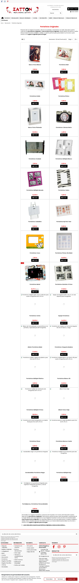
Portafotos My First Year (63, 221)
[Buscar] (60, 13)
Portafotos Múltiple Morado (35, 190)
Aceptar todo (71, 579)
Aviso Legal (17, 553)
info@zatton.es (45, 556)
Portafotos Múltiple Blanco (64, 159)
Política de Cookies (20, 565)
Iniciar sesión (30, 548)
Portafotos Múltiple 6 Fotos (35, 410)
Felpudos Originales (4, 546)
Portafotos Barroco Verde (64, 441)
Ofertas (4, 565)
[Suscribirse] (76, 534)
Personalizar (49, 579)
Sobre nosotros (19, 560)
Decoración (5, 557)
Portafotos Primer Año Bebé (63, 253)
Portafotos (4, 559)
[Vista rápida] (35, 63)
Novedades (5, 567)
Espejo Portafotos (63, 316)
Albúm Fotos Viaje (63, 410)
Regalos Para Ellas (6, 561)
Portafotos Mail (64, 65)
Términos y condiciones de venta (19, 556)
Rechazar (60, 579)
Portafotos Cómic (34, 316)
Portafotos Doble (35, 96)
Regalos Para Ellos (6, 563)
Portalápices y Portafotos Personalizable (35, 504)
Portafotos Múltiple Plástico (35, 378)
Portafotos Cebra (63, 190)
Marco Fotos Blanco (35, 65)
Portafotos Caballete (35, 221)
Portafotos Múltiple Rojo (63, 472)
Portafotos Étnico (63, 96)
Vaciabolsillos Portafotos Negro (35, 472)
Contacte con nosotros (18, 546)
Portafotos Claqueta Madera (64, 347)
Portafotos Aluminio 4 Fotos (63, 284)
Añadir (35, 72)
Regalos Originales (7, 549)
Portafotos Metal (35, 284)
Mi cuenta (30, 546)
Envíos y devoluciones (18, 550)
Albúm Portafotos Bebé (35, 347)
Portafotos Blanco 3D (63, 378)
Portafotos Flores (35, 441)
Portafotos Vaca (35, 253)
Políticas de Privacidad (18, 562)
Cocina (4, 555)
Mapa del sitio (31, 552)
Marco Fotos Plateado (35, 127)
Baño (3, 553)
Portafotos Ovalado (35, 159)
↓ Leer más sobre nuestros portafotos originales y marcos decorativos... (44, 525)
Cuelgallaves (5, 551)
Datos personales (32, 550)
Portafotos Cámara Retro (64, 127)
